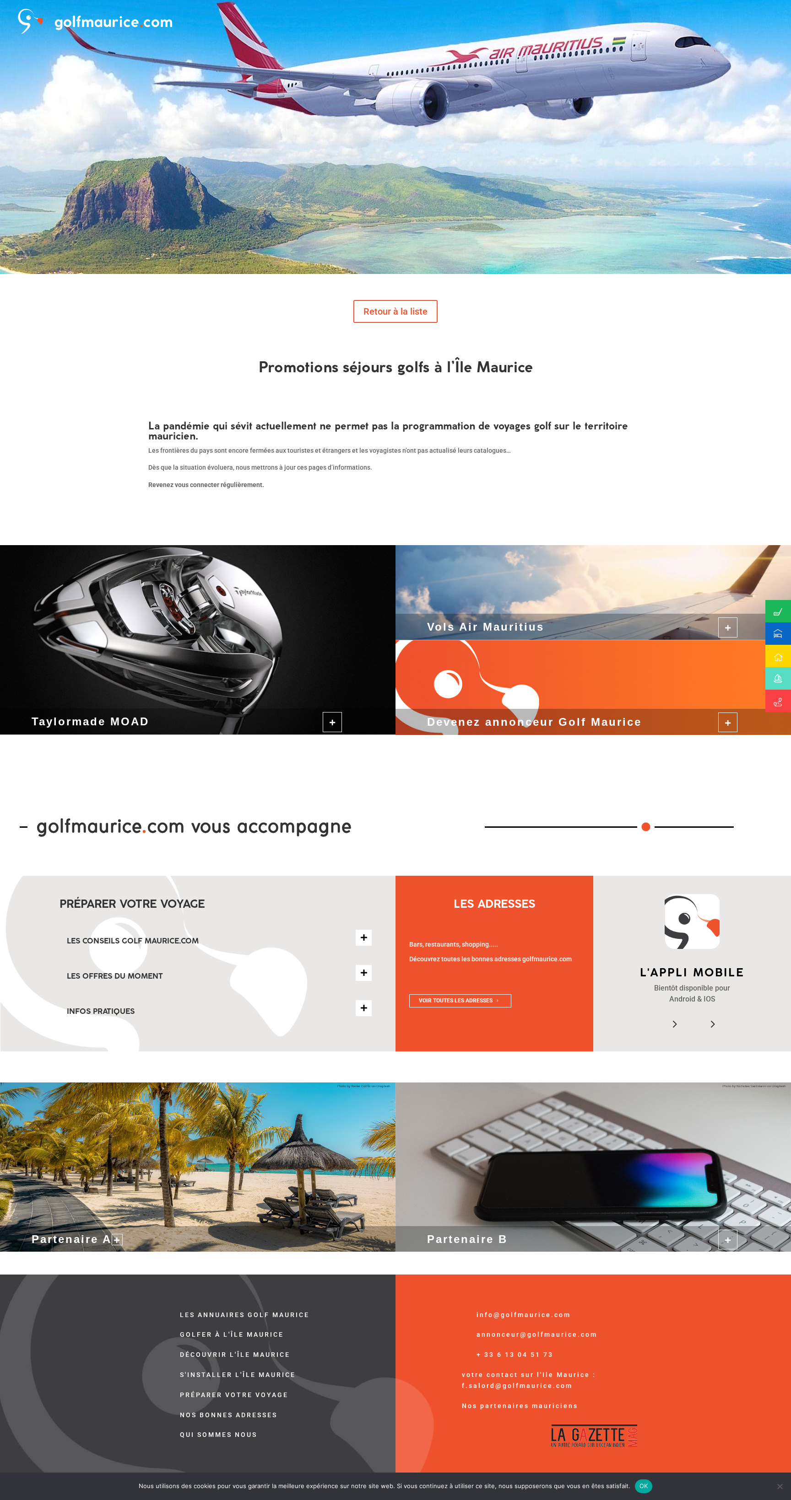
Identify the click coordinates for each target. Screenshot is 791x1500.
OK (643, 1485)
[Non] (779, 1486)
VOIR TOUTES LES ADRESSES (456, 1000)
